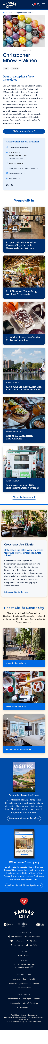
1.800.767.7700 (24, 955)
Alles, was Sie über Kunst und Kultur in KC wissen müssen (24, 388)
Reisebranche (14, 1003)
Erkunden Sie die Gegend (16, 592)
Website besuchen (16, 173)
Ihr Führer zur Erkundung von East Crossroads (21, 293)
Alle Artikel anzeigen (23, 497)
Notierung (6, 12)
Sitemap (23, 1015)
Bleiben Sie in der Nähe (17, 750)
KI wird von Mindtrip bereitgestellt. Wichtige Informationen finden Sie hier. (23, 1018)
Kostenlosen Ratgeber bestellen (24, 818)
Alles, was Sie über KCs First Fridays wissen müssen (23, 486)
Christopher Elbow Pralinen (23, 12)
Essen (6, 68)
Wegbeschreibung (16, 158)
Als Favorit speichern (23, 131)
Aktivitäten (34, 983)
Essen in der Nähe (14, 707)
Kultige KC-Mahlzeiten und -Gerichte (19, 437)
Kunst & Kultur (12, 383)
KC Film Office (22, 1007)
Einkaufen (15, 68)
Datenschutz (32, 1015)
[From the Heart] (24, 901)
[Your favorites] (33, 5)
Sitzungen (27, 998)
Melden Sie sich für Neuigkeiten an (24, 885)
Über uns (16, 979)
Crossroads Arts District (18, 147)
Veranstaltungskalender (18, 983)
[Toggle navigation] (44, 5)
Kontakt (32, 979)
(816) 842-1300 (14, 178)
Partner (37, 998)
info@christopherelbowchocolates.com (23, 168)
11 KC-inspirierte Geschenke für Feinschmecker (23, 339)
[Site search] (38, 4)
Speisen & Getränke (14, 432)
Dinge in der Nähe (14, 663)
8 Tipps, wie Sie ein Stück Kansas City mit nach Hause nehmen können (21, 246)
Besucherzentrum (24, 987)
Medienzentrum (14, 998)
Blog (24, 979)
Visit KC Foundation (30, 1003)
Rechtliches (15, 1015)
